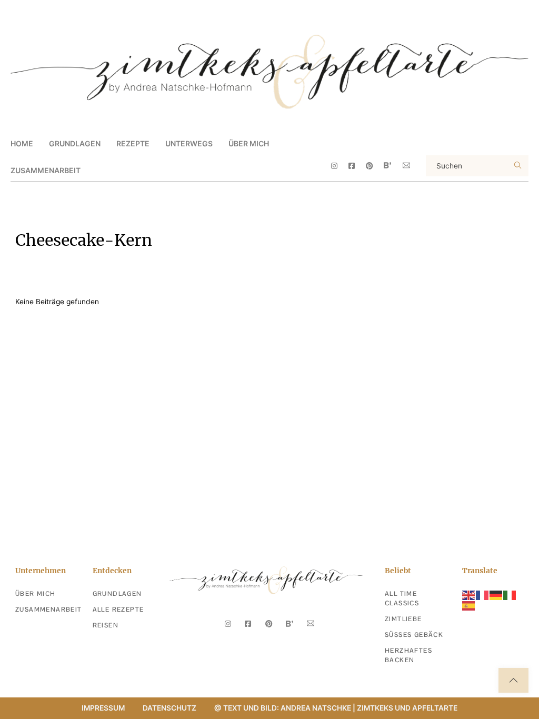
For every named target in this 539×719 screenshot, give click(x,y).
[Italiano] (510, 594)
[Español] (469, 605)
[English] (469, 594)
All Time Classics (402, 598)
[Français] (483, 594)
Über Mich (248, 143)
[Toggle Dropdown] (109, 143)
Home (22, 143)
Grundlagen (117, 594)
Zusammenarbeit (46, 170)
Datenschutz (169, 708)
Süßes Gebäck (414, 635)
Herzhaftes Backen (408, 655)
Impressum (103, 708)
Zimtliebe (403, 619)
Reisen (105, 625)
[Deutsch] (496, 594)
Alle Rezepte (118, 609)
